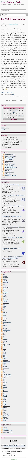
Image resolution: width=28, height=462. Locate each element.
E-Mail (4, 320)
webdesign (5, 414)
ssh (4, 388)
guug (4, 334)
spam (4, 383)
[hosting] (1, 341)
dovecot (5, 312)
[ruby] (1, 377)
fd (3, 326)
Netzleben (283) (9, 169)
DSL (4, 317)
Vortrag (5, 410)
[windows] (1, 417)
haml (4, 338)
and (13, 94)
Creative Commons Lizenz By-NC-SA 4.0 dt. (14, 445)
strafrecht (5, 391)
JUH (4, 350)
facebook (5, 325)
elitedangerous (7, 322)
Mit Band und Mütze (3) (11, 167)
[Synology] (1, 395)
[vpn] (1, 412)
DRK (4, 314)
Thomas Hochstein (13, 24)
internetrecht (6, 344)
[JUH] (1, 350)
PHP (4, 371)
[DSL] (1, 317)
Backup (5, 285)
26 (19, 115)
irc (3, 347)
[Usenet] (1, 404)
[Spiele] (1, 385)
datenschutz (6, 303)
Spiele (4, 385)
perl (4, 369)
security (5, 382)
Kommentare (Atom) (8, 432)
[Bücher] (1, 296)
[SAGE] (1, 380)
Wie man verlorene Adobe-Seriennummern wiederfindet (12, 257)
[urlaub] (1, 403)
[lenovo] (1, 353)
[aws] (1, 284)
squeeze (5, 387)
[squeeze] (1, 387)
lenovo (4, 353)
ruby (4, 377)
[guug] (1, 334)
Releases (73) (8, 170)
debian (4, 306)
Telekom (5, 398)
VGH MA (5, 407)
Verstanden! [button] (14, 459)
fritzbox (5, 331)
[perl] (1, 369)
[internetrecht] (1, 344)
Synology (5, 395)
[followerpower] (1, 330)
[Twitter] (1, 401)
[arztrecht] (1, 281)
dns (4, 311)
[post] (1, 372)
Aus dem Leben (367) (10, 156)
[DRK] (1, 314)
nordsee (5, 366)
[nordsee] (1, 366)
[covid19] (1, 301)
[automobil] (1, 282)
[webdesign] (1, 414)
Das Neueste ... (5, 128)
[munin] (1, 363)
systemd (5, 396)
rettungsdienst (6, 376)
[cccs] (1, 298)
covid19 (5, 301)
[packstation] (1, 368)
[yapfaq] (1, 420)
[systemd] (1, 396)
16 (10, 113)
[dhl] (1, 309)
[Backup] (1, 285)
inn (3, 342)
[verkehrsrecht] (1, 406)
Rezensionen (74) (9, 172)
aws (4, 284)
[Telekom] (1, 398)
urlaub (4, 403)
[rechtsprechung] (1, 374)
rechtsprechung (7, 374)
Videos (4, 409)
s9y (3, 379)
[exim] (1, 323)
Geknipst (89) (8, 159)
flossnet (5, 328)
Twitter (4, 401)
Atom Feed (5, 429)
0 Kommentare (9, 92)
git (3, 333)
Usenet (4, 404)
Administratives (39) (10, 154)
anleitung (5, 277)
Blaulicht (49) (8, 162)
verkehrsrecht (6, 406)
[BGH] (1, 290)
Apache (5, 279)
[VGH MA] (1, 407)
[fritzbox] (1, 331)
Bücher (4, 296)
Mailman (5, 357)
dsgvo (4, 315)
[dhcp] (1, 307)
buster (4, 293)
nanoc (4, 364)
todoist (4, 399)
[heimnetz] (1, 339)
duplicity (5, 319)
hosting (5, 341)
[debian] (1, 306)
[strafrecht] (1, 391)
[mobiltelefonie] (1, 361)
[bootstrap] (1, 292)
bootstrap (5, 292)
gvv (3, 336)
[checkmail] (1, 300)
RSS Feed (5, 427)
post (4, 372)
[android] (1, 276)
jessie (4, 349)
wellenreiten (6, 415)
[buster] (1, 293)
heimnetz (5, 339)
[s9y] (1, 379)
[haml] (1, 338)
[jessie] (1, 349)
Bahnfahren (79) (9, 158)
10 (13, 112)
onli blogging (5, 216)
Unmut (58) (7, 173)
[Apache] (1, 279)
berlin (4, 288)
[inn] (1, 342)
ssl (3, 390)
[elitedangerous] (1, 322)
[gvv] (1, 336)
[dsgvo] (1, 315)
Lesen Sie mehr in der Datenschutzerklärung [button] (8, 454)
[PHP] (1, 371)
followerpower (6, 330)
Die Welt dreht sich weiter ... (13, 20)
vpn (4, 412)
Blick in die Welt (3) (10, 164)
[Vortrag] (1, 410)
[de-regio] (1, 304)
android (5, 276)
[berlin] (1, 288)
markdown (5, 360)
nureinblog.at (5, 248)
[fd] (1, 326)
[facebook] (1, 325)
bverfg (4, 295)
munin (4, 363)
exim (4, 323)
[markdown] (1, 360)
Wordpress (5, 418)
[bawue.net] (1, 287)
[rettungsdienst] (1, 376)
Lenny (4, 352)
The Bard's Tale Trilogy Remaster (16, 184)
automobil (5, 282)
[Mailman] (1, 357)
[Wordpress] (1, 418)
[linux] (1, 355)
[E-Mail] (1, 320)
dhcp (4, 307)
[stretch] (1, 393)
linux (4, 355)
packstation (6, 368)
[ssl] (1, 390)
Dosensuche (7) (9, 165)
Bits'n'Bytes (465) (9, 161)
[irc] (1, 347)
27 (22, 115)
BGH (4, 290)
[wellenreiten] (1, 415)
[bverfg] (1, 295)
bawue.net (5, 287)
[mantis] (1, 358)
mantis (4, 358)
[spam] (1, 383)
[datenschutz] (1, 303)
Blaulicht (3, 92)
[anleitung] (1, 277)
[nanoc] (1, 364)
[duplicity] (1, 319)
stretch (4, 393)
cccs (4, 298)
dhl (3, 309)
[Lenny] (1, 352)
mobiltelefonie (6, 361)
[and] (1, 274)
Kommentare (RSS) (7, 430)
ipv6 (4, 345)
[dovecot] (1, 312)
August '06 (14, 119)
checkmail (5, 300)
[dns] (1, 311)
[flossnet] (1, 328)
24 (13, 115)
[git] (1, 333)
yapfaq (4, 420)
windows (5, 417)
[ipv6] (1, 345)
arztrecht (5, 281)
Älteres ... (3, 129)
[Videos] (1, 409)
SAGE (4, 380)
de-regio (5, 304)
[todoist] (1, 399)
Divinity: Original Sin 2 (16, 216)
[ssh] (1, 388)
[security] (1, 382)
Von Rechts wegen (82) (10, 175)
